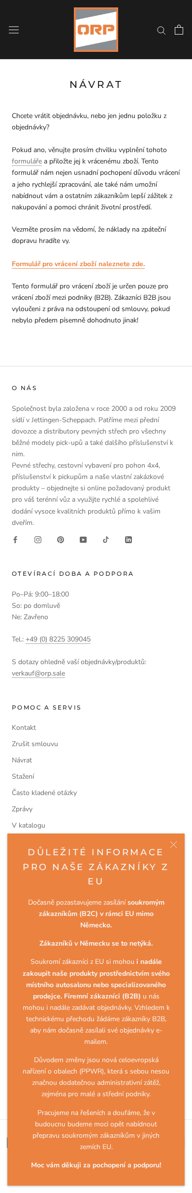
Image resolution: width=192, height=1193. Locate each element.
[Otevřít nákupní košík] (179, 30)
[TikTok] (105, 539)
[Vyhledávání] (161, 30)
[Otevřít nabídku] (14, 29)
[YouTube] (83, 539)
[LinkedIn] (128, 539)
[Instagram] (37, 539)
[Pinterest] (60, 539)
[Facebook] (15, 539)
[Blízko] (173, 844)
